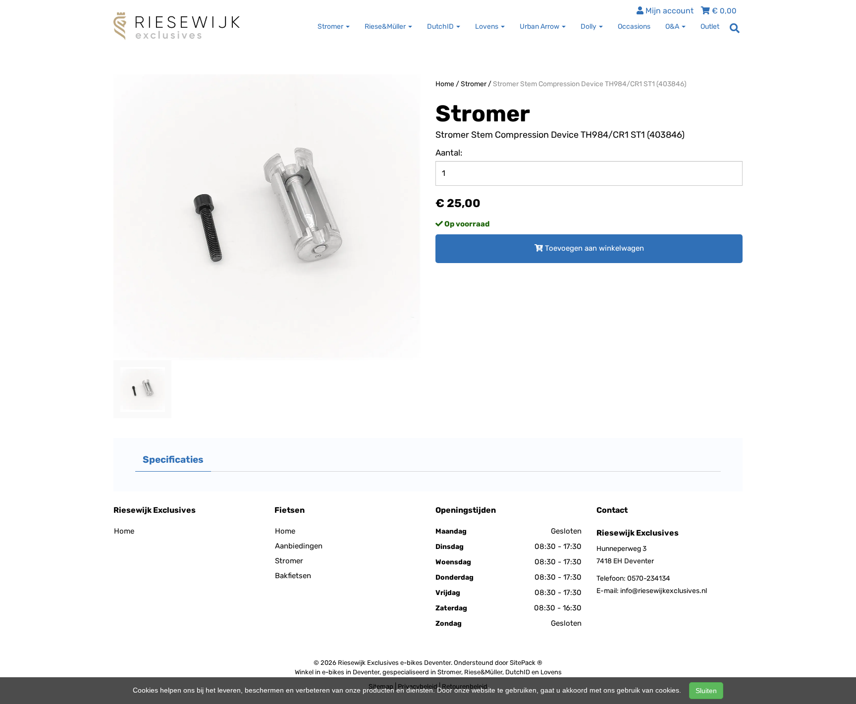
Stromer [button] (331, 26)
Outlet (709, 26)
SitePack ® (526, 662)
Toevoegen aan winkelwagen (593, 248)
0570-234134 (648, 578)
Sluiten (706, 691)
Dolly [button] (589, 26)
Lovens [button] (487, 26)
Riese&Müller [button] (386, 26)
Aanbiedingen (298, 546)
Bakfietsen (293, 575)
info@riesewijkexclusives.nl (663, 591)
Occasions (634, 26)
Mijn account (668, 10)
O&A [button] (673, 26)
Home (444, 84)
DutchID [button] (441, 26)
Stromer (473, 84)
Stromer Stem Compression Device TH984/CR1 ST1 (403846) (590, 84)
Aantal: (448, 153)
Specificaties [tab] (173, 459)
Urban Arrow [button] (540, 26)
